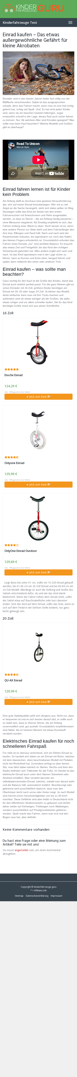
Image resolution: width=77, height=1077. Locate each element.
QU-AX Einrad (13, 680)
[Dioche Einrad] (38, 342)
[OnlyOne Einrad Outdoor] (38, 518)
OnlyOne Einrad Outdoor (20, 551)
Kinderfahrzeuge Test (20, 22)
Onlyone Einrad (14, 463)
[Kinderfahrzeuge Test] (38, 9)
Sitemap (19, 895)
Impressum (56, 895)
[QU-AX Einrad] (38, 647)
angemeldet (21, 850)
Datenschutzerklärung (37, 895)
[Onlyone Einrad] (38, 430)
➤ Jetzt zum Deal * (39, 396)
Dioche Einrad (13, 375)
